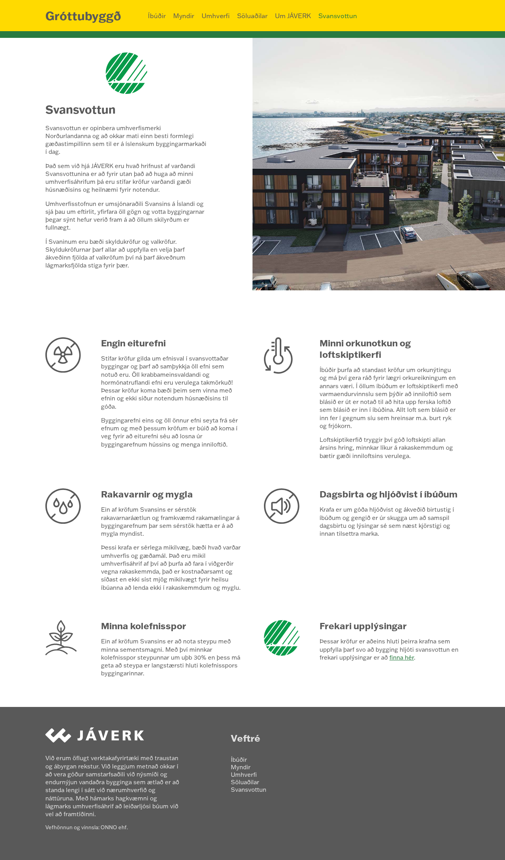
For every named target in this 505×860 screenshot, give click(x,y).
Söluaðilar (252, 16)
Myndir (183, 16)
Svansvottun (337, 16)
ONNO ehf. (114, 827)
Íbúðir (157, 16)
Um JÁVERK (293, 16)
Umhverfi (216, 16)
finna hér (401, 657)
